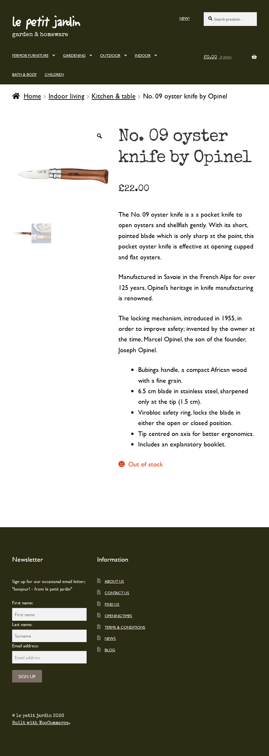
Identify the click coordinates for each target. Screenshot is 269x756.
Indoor (143, 55)
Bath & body (24, 74)
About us (114, 581)
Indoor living (66, 96)
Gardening (74, 55)
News (110, 638)
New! (184, 18)
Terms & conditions (125, 627)
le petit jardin (46, 21)
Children (54, 74)
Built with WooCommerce (40, 723)
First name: (22, 602)
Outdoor (110, 55)
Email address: (25, 645)
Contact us (117, 592)
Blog (110, 650)
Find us (112, 604)
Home (32, 96)
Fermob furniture (30, 55)
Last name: (22, 624)
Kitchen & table (113, 96)
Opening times (118, 615)
